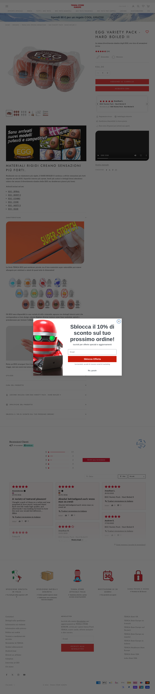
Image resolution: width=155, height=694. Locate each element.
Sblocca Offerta (92, 359)
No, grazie (92, 371)
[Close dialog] (119, 321)
